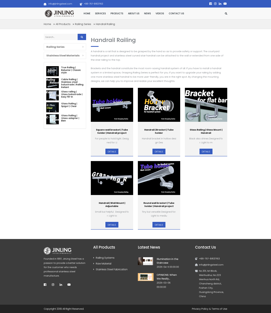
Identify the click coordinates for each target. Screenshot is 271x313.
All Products (63, 24)
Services (100, 13)
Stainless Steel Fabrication (112, 269)
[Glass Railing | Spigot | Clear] (52, 107)
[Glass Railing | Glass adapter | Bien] (52, 119)
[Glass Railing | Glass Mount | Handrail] (206, 105)
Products (117, 13)
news (147, 13)
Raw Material (103, 263)
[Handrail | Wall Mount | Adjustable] (112, 178)
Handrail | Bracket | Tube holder (159, 131)
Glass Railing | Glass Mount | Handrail (206, 131)
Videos (160, 13)
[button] (65, 46)
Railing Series (83, 24)
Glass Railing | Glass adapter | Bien (70, 118)
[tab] (65, 46)
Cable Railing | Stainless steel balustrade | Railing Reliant (72, 83)
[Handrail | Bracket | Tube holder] (159, 105)
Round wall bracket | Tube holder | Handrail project (158, 204)
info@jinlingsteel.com (60, 3)
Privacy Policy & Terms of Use (209, 309)
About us (133, 13)
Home (87, 13)
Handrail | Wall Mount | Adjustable (112, 204)
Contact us (176, 13)
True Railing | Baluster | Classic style (71, 70)
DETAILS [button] (112, 151)
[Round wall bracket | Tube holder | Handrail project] (159, 178)
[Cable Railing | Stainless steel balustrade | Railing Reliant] (52, 83)
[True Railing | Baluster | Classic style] (52, 71)
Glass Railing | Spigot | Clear (69, 105)
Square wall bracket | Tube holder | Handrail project (112, 131)
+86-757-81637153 (93, 3)
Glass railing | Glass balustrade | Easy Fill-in (71, 94)
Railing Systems (105, 258)
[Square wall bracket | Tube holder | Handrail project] (112, 105)
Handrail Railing (105, 24)
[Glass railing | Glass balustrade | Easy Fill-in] (52, 95)
